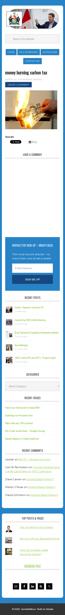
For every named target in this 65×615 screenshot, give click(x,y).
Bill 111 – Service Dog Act (34, 459)
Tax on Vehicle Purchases (36, 527)
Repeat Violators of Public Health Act (22, 438)
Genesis (49, 609)
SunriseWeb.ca (28, 609)
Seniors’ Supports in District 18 (29, 307)
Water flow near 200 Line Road (19, 423)
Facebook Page (32, 566)
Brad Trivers (33, 19)
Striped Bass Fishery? (40, 479)
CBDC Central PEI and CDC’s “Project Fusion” (35, 357)
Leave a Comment (18, 84)
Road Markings (21, 345)
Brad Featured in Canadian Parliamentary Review (37, 332)
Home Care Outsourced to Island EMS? (22, 407)
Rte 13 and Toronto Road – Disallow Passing (25, 431)
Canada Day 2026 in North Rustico (30, 320)
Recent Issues (32, 398)
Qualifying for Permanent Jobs (19, 415)
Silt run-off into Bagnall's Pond (39, 538)
